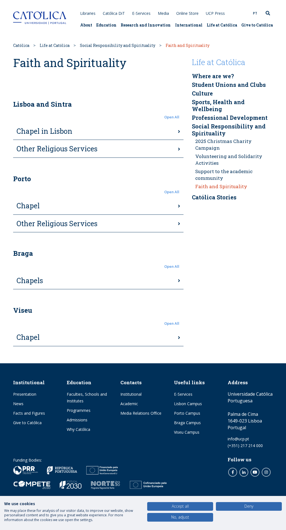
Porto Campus (187, 413)
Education (106, 25)
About (86, 25)
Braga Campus (187, 422)
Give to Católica (257, 25)
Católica (21, 45)
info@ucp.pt (238, 438)
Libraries (88, 13)
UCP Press (215, 13)
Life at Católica (222, 25)
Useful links (189, 382)
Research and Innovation (146, 25)
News (18, 403)
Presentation (24, 394)
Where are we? (213, 76)
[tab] (98, 131)
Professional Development (230, 117)
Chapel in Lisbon (44, 131)
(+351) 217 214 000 (245, 445)
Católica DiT (114, 13)
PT (255, 13)
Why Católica (78, 429)
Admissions (77, 419)
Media (163, 13)
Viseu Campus (186, 432)
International (188, 25)
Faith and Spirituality (221, 186)
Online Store (187, 13)
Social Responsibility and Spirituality (117, 45)
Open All (171, 117)
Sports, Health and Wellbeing (218, 105)
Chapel (28, 205)
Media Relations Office (140, 413)
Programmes (78, 410)
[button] (98, 117)
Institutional (29, 382)
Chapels (29, 280)
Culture (202, 93)
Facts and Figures (29, 413)
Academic (129, 403)
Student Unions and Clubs (229, 84)
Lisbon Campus (188, 403)
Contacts (131, 382)
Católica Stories (214, 197)
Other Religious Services (56, 148)
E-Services (141, 13)
